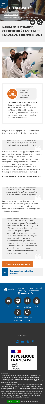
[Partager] (39, 22)
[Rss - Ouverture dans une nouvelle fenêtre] (33, 342)
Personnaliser (13, 401)
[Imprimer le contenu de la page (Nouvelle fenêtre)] (32, 22)
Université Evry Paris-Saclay (13, 11)
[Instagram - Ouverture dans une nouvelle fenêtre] (17, 342)
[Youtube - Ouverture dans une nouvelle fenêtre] (27, 342)
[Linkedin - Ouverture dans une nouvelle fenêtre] (22, 342)
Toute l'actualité (11, 14)
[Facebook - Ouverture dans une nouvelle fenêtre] (12, 342)
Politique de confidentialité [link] (29, 401)
